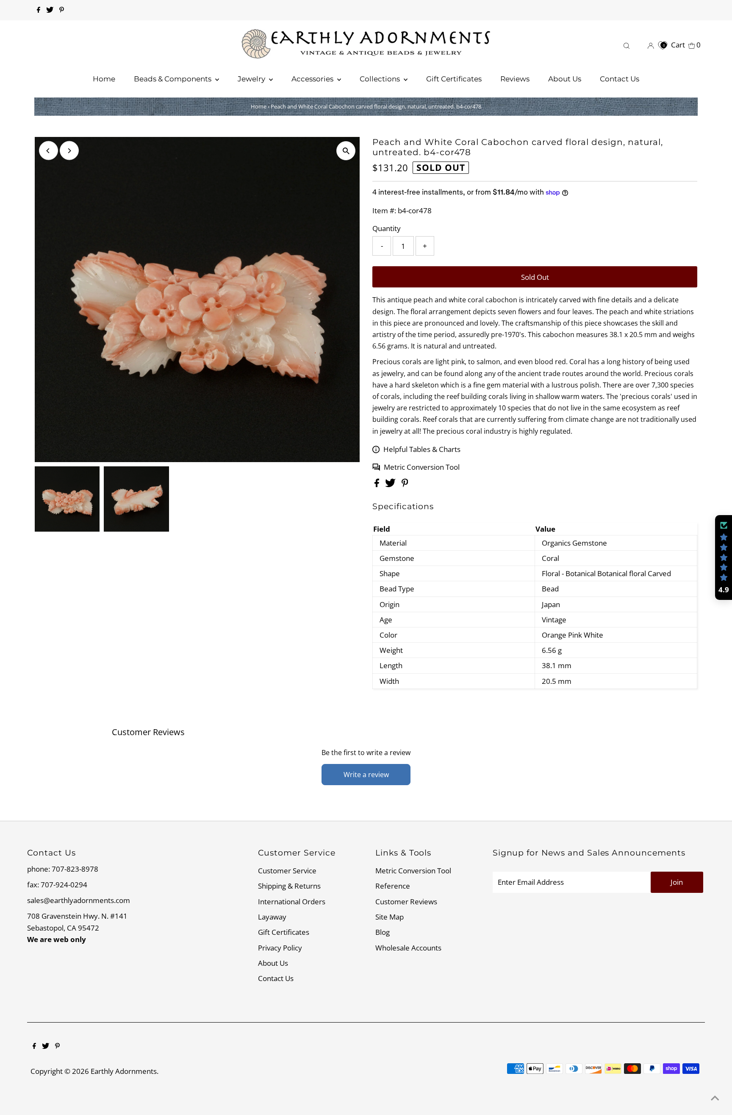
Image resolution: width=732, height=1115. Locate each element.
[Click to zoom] (345, 150)
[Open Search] (626, 45)
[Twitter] (49, 10)
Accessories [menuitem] (313, 79)
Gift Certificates (283, 932)
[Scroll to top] (715, 1098)
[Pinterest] (61, 10)
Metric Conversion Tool (422, 467)
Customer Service (287, 870)
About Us (273, 963)
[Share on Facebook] (377, 484)
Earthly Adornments (124, 1071)
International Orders (291, 901)
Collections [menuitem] (381, 79)
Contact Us (276, 978)
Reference (392, 886)
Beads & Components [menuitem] (173, 79)
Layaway (272, 917)
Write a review (366, 774)
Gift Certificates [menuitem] (454, 79)
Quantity (386, 228)
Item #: (384, 210)
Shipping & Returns (289, 886)
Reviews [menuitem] (515, 79)
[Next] (69, 150)
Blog (382, 932)
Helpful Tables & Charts (421, 449)
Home (258, 106)
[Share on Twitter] (391, 484)
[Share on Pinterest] (405, 484)
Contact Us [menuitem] (619, 79)
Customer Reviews (406, 901)
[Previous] (48, 150)
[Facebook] (38, 10)
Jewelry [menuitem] (252, 79)
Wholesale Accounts (408, 948)
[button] (723, 557)
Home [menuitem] (104, 79)
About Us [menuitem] (564, 79)
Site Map (389, 917)
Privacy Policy (280, 948)
